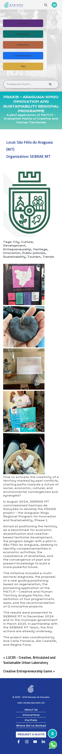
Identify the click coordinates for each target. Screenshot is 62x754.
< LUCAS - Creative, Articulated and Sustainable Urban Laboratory (29, 660)
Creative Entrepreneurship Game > (29, 671)
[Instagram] (27, 741)
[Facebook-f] (18, 741)
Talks (23, 66)
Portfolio (31, 720)
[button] (54, 5)
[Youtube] (35, 741)
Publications (23, 44)
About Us (31, 709)
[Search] (50, 84)
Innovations (31, 715)
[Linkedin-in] (43, 741)
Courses (23, 23)
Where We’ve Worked (31, 725)
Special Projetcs (23, 55)
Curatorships (23, 34)
